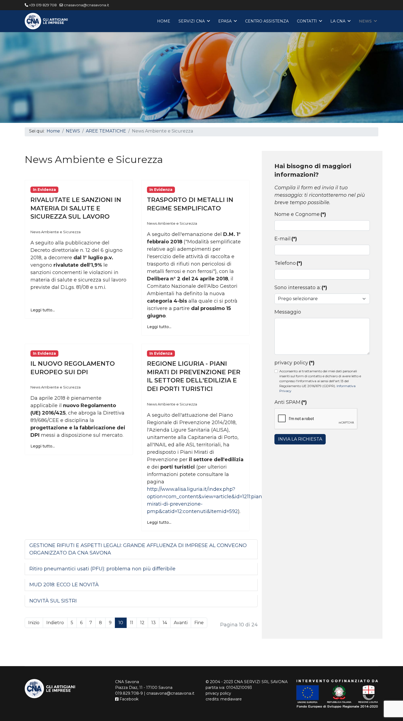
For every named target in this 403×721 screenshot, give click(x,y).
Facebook (128, 699)
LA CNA (337, 21)
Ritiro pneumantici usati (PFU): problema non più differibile (102, 569)
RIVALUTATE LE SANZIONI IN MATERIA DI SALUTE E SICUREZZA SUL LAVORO (75, 208)
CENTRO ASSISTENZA (267, 21)
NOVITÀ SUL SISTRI (53, 601)
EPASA (225, 21)
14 (165, 622)
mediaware (231, 699)
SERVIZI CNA (191, 21)
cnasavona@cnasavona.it (86, 5)
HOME (163, 21)
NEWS (365, 21)
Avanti (181, 622)
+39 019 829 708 (43, 5)
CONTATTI (307, 21)
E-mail (285, 239)
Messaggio (287, 312)
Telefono (288, 263)
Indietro (55, 622)
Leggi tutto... (42, 310)
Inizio (33, 622)
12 (142, 622)
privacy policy (294, 363)
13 (153, 622)
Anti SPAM (290, 402)
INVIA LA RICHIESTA (300, 439)
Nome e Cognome (300, 214)
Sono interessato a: (300, 288)
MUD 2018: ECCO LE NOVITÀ (64, 585)
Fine (199, 622)
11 (131, 622)
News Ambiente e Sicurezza (55, 232)
